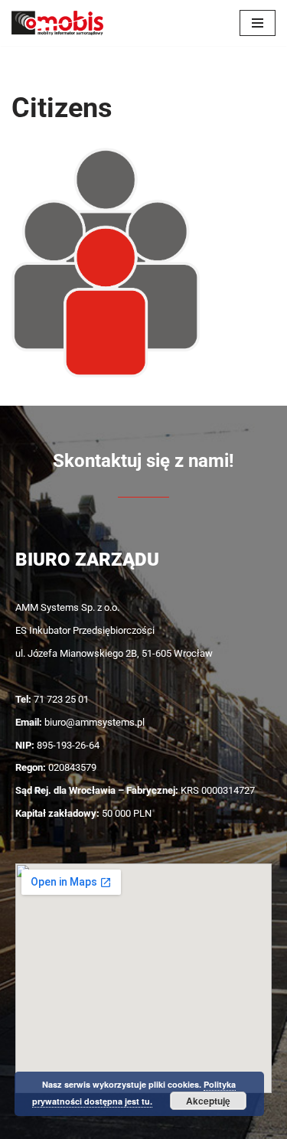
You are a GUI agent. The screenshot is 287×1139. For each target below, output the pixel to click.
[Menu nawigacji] (258, 23)
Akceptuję (208, 1101)
